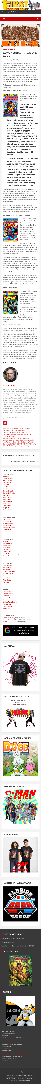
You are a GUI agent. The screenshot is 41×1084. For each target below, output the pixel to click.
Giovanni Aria (7, 598)
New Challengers (23, 442)
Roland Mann (7, 552)
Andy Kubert (20, 428)
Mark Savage (7, 499)
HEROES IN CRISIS (8, 436)
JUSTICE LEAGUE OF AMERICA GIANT (14, 438)
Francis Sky (6, 569)
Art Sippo (6, 541)
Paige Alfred (7, 506)
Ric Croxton (7, 604)
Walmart (31, 446)
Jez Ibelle (6, 600)
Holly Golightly (7, 521)
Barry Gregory (7, 480)
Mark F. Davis (7, 497)
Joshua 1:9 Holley (9, 528)
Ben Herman (7, 483)
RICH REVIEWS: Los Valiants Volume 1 (23, 462)
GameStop (27, 434)
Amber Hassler (8, 478)
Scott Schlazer (8, 606)
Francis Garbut (8, 594)
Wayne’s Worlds (9, 49)
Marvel (17, 440)
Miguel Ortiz (7, 503)
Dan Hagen (6, 495)
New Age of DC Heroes (10, 442)
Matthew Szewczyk (9, 618)
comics (27, 432)
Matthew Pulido (8, 501)
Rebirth (31, 442)
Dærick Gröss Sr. (8, 491)
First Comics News (25, 1075)
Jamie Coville (7, 543)
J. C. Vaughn (7, 525)
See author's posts (12, 417)
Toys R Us (25, 446)
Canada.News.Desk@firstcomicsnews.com (13, 1052)
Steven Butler (7, 556)
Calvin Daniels (7, 591)
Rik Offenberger (8, 622)
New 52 (31, 440)
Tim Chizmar (7, 510)
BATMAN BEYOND (8, 430)
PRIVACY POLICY (10, 1078)
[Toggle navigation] (4, 19)
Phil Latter (6, 582)
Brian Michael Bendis (9, 432)
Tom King (19, 446)
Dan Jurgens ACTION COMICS (12, 434)
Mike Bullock (7, 530)
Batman (27, 428)
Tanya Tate (6, 508)
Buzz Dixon (6, 519)
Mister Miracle (24, 440)
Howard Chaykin (8, 523)
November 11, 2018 (9, 60)
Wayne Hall (19, 60)
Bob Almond (7, 487)
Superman (6, 444)
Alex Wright (6, 476)
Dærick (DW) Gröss (9, 493)
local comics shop (8, 440)
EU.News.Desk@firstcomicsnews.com (12, 1063)
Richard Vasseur (8, 620)
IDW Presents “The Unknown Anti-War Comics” (20, 455)
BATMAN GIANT (20, 430)
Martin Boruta (7, 578)
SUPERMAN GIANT (16, 444)
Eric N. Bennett (8, 567)
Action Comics (11, 428)
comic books (20, 432)
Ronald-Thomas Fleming (11, 554)
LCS (28, 438)
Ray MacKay (7, 550)
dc (23, 434)
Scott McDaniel (8, 532)
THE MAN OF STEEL (9, 446)
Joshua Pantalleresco (10, 602)
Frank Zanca (7, 596)
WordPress (27, 1081)
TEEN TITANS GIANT (29, 444)
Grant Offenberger (9, 572)
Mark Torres (7, 547)
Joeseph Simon (8, 576)
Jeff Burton (7, 545)
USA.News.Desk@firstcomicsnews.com (12, 1040)
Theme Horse (29, 1078)
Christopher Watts (9, 489)
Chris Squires (7, 565)
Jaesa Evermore (8, 574)
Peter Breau (7, 580)
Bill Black (6, 485)
